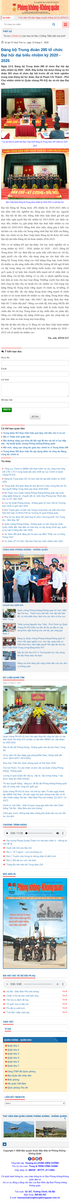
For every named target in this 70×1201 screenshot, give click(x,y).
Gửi (36, 416)
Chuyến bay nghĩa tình (13, 605)
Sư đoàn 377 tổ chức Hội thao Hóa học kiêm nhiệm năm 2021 (33, 541)
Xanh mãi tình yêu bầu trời (19, 848)
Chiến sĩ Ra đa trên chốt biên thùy (23, 996)
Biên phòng (13, 1079)
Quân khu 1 (13, 1046)
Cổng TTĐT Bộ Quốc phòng (21, 1071)
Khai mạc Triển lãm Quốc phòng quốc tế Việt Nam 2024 (29, 763)
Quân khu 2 (13, 1050)
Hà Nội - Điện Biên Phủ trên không (23, 991)
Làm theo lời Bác (30, 36)
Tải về (64, 991)
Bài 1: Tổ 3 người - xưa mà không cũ (24, 852)
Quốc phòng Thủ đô (17, 1087)
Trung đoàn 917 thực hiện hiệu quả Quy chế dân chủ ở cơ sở (34, 433)
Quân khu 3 (13, 1054)
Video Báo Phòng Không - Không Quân (25, 549)
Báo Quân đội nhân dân (19, 1075)
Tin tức (7, 36)
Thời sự (7, 31)
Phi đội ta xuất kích (16, 1008)
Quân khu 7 (13, 1066)
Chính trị (16, 36)
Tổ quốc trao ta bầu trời (18, 1004)
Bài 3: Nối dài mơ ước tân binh (21, 860)
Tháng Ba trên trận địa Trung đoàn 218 (25, 864)
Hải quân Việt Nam (16, 1083)
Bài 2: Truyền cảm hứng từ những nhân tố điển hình (31, 856)
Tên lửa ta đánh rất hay (18, 1000)
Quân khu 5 (13, 1062)
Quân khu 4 (13, 1058)
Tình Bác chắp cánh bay (18, 1012)
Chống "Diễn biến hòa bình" (53, 36)
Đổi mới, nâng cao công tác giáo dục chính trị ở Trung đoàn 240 (35, 447)
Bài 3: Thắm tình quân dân (16, 437)
